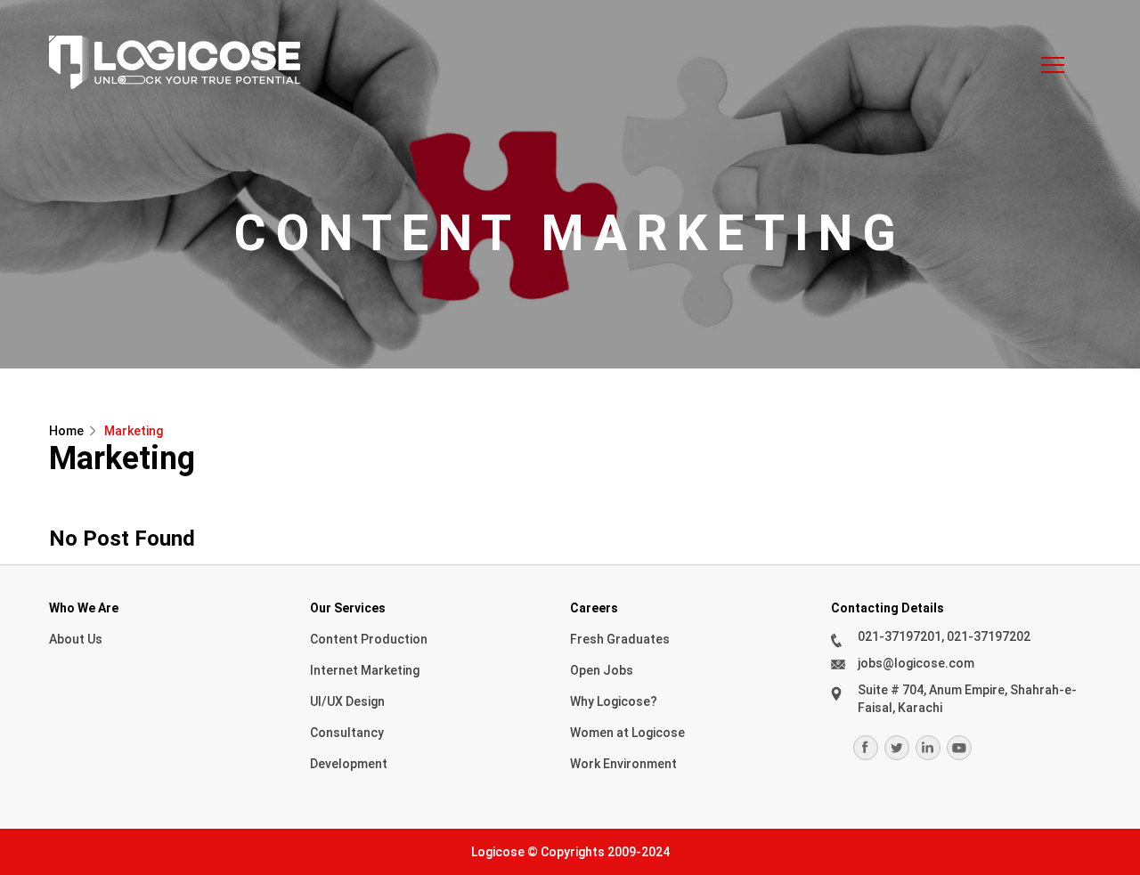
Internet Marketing (364, 670)
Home (66, 431)
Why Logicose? (613, 701)
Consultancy (347, 732)
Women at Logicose (627, 732)
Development (348, 764)
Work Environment (623, 764)
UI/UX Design (347, 701)
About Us (75, 639)
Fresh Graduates (620, 639)
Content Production (369, 639)
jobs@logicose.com (916, 663)
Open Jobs (601, 670)
